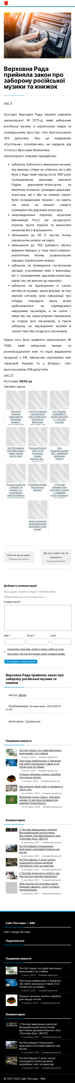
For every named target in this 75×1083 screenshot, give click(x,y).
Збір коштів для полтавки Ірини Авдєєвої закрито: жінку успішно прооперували (39, 886)
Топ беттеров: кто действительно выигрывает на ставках (40, 752)
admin (22, 695)
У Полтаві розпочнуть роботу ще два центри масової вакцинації (39, 875)
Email (31, 635)
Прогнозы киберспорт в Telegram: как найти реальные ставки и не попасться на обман (40, 763)
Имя (7, 635)
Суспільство (32, 721)
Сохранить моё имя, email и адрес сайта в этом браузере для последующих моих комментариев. (36, 651)
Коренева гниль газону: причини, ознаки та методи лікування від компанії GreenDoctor (40, 800)
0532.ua (25, 381)
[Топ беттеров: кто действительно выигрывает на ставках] (11, 752)
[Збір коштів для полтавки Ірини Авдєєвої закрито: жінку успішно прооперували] (11, 888)
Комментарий (13, 601)
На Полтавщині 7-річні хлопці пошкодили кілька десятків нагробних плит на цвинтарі (37, 862)
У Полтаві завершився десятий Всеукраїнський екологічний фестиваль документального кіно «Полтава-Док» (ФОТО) (40, 834)
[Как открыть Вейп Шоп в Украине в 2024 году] (11, 788)
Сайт (53, 635)
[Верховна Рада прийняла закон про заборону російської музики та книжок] (37, 35)
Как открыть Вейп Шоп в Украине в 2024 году (41, 788)
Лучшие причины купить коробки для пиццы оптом (40, 776)
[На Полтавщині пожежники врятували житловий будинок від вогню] (11, 848)
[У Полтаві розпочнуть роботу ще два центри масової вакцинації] (11, 875)
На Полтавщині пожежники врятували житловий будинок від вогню (39, 849)
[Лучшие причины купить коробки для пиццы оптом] (11, 778)
